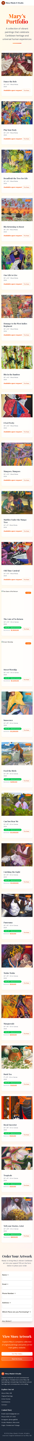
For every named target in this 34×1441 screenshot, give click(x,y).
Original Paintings (7, 1396)
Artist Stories (5, 1399)
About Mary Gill (6, 1393)
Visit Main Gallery (17, 1354)
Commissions (5, 1402)
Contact (4, 1405)
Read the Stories (17, 1359)
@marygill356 (13, 1419)
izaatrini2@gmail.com (12, 1414)
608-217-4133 (11, 1417)
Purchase (26, 90)
